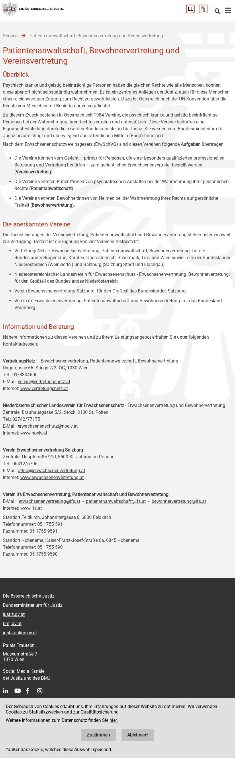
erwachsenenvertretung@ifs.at (49, 501)
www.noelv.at (33, 433)
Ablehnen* (137, 735)
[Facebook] (31, 690)
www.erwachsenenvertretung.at (52, 477)
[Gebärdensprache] (205, 11)
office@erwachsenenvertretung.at (51, 470)
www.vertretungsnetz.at (44, 388)
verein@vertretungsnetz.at (44, 381)
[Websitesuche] (217, 11)
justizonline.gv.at (20, 632)
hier (113, 720)
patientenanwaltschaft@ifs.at (116, 501)
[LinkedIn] (8, 690)
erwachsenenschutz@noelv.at (48, 426)
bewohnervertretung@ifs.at (179, 501)
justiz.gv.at (14, 614)
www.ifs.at (31, 508)
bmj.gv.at (12, 623)
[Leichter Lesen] (192, 11)
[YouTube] (20, 690)
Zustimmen (98, 735)
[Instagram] (43, 690)
